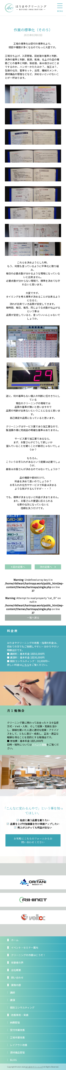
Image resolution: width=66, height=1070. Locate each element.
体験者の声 (17, 962)
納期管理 (15, 1022)
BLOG (13, 1060)
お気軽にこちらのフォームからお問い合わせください (33, 840)
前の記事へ (18, 567)
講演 (12, 1000)
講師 (12, 992)
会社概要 (16, 970)
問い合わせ (17, 977)
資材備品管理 (17, 1052)
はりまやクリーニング (34, 1067)
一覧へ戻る (33, 617)
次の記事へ (47, 567)
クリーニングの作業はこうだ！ (28, 955)
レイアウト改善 (18, 1045)
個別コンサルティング (22, 1007)
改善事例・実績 (19, 1015)
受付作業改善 (17, 1030)
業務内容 (16, 985)
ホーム (14, 940)
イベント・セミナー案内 (24, 947)
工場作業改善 (17, 1037)
